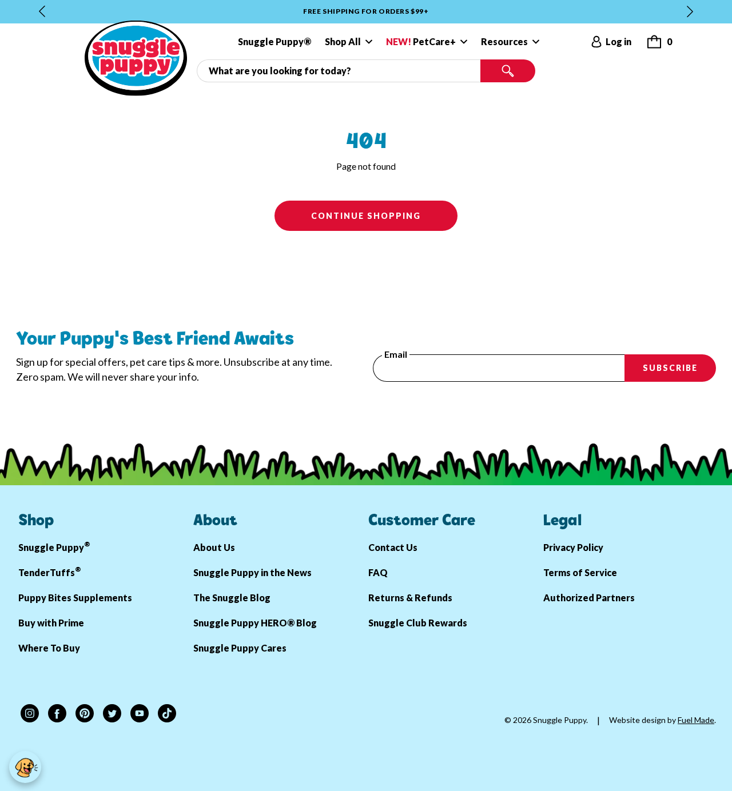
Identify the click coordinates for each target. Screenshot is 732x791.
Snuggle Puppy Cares (240, 647)
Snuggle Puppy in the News (252, 572)
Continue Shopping (366, 216)
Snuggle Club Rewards (417, 622)
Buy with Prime (51, 622)
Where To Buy (49, 647)
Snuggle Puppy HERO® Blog (255, 622)
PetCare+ (421, 41)
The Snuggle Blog (231, 597)
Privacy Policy (573, 547)
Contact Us (392, 547)
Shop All (343, 41)
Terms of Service (580, 572)
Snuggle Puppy (54, 546)
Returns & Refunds (410, 597)
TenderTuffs (49, 571)
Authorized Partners (589, 597)
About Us (214, 547)
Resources (504, 41)
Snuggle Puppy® (274, 41)
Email (395, 354)
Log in (618, 41)
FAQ (378, 572)
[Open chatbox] (25, 767)
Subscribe (670, 368)
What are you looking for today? (259, 64)
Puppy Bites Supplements (75, 597)
